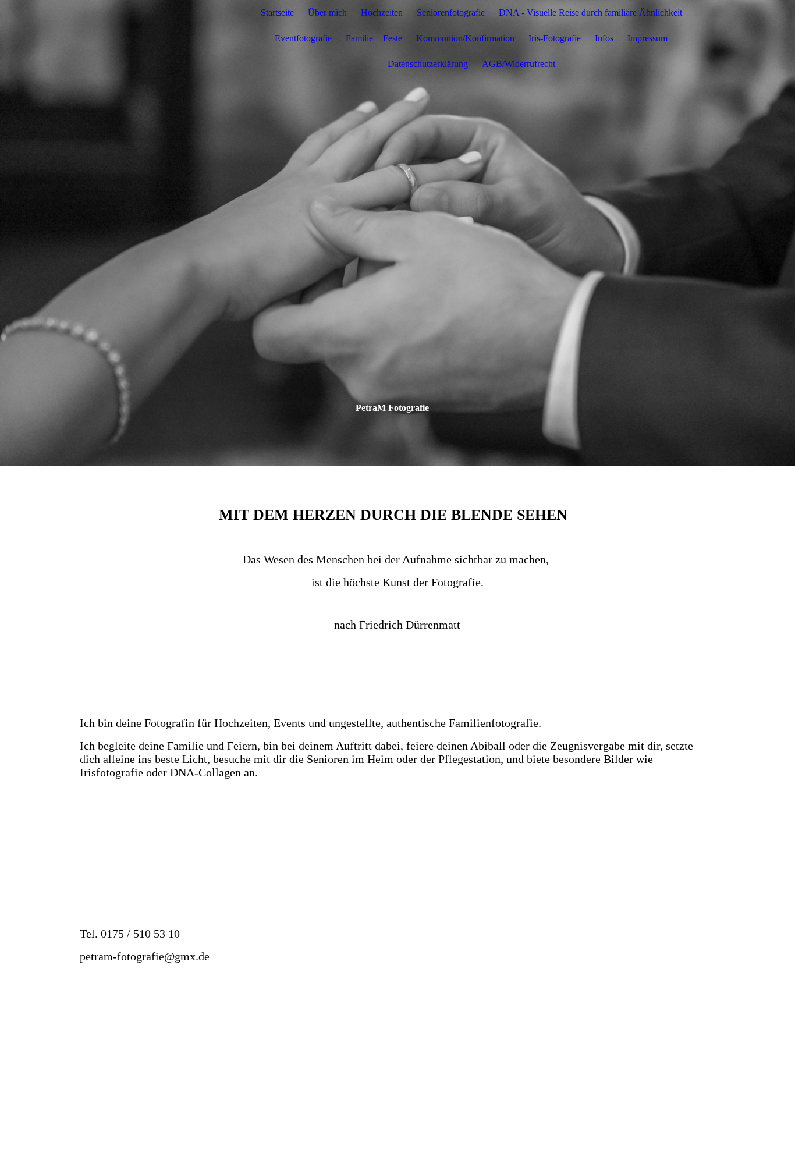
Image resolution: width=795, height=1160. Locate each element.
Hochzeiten (382, 12)
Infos (604, 38)
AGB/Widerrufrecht (518, 64)
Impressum (647, 38)
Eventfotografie (303, 38)
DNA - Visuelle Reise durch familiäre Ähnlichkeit (590, 12)
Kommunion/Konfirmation (465, 38)
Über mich (327, 12)
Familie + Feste (374, 38)
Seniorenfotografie (451, 12)
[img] (152, 38)
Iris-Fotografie (554, 38)
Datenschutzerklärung (428, 64)
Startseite (277, 12)
